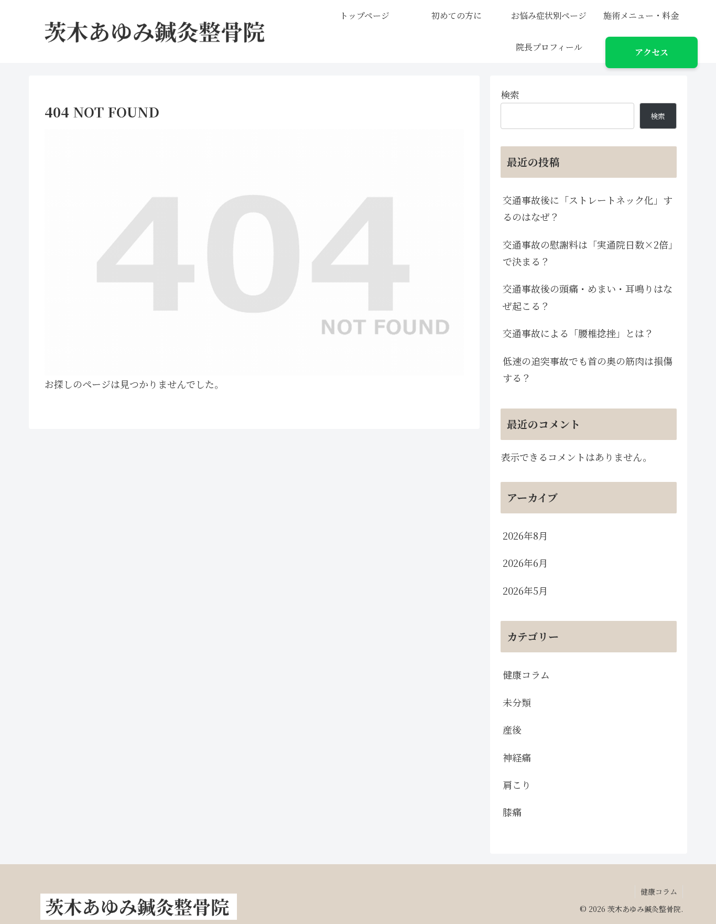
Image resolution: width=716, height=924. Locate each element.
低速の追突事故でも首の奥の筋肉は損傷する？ (587, 369)
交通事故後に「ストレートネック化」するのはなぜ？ (587, 208)
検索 (510, 94)
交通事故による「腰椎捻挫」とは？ (578, 333)
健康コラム (659, 891)
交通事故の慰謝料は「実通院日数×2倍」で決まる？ (588, 253)
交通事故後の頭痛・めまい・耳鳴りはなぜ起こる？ (587, 297)
